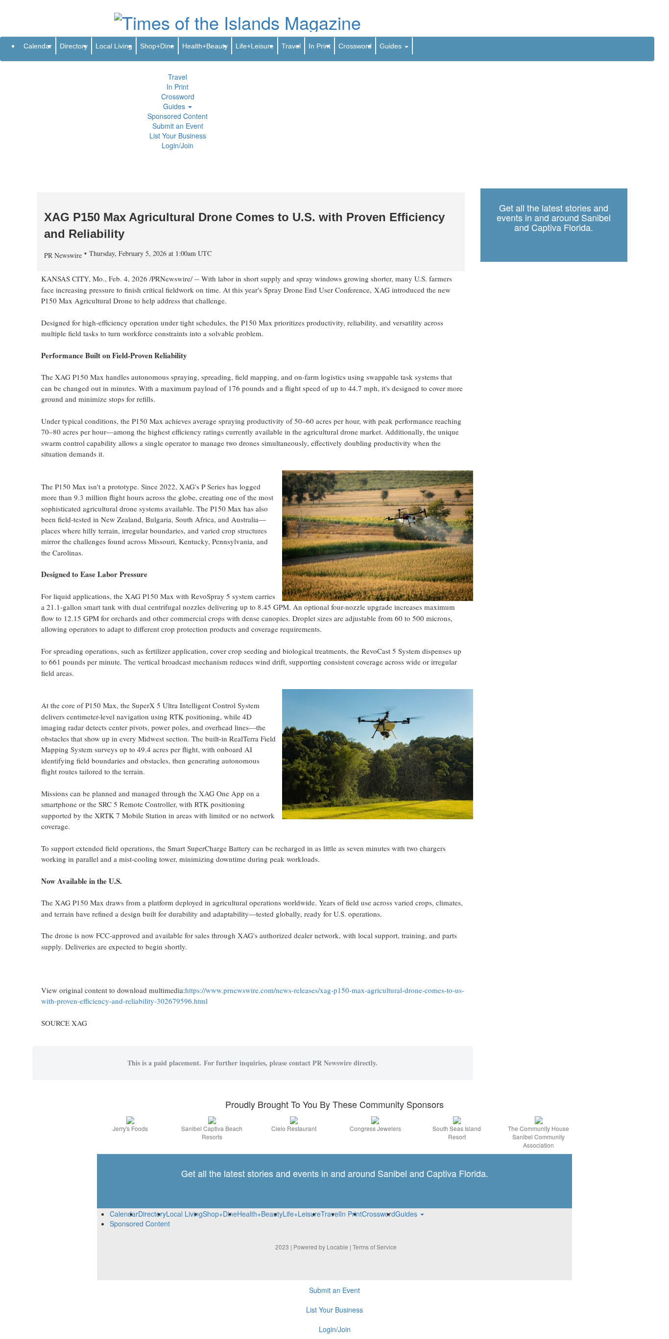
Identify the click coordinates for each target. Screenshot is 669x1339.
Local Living (114, 46)
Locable (337, 1247)
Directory (74, 46)
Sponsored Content (177, 116)
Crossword (177, 96)
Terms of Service (375, 1247)
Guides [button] (175, 106)
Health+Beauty (205, 46)
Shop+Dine (157, 46)
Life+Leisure (255, 46)
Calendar (38, 46)
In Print (178, 87)
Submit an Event (177, 126)
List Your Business (177, 135)
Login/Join (177, 145)
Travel (177, 77)
